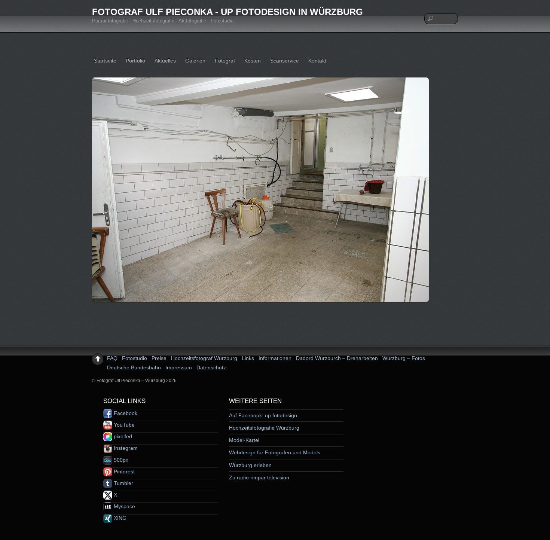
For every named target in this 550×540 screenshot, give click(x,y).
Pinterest (123, 472)
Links (248, 358)
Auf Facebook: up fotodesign (263, 415)
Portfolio (135, 61)
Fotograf (225, 61)
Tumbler (122, 483)
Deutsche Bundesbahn (134, 367)
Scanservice (284, 61)
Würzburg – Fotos (403, 358)
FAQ (112, 358)
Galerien (195, 61)
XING (119, 518)
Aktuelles (165, 61)
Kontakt (317, 61)
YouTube (123, 425)
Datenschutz (211, 367)
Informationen (275, 358)
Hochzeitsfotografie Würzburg (264, 428)
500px (120, 460)
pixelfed (122, 436)
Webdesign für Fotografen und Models (274, 452)
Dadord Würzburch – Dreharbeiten (337, 358)
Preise (159, 358)
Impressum (178, 367)
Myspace (123, 506)
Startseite (105, 61)
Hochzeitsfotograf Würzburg (204, 358)
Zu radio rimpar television (259, 477)
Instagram (125, 448)
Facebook (124, 413)
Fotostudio (134, 358)
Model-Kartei (244, 440)
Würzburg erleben (250, 465)
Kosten (252, 61)
